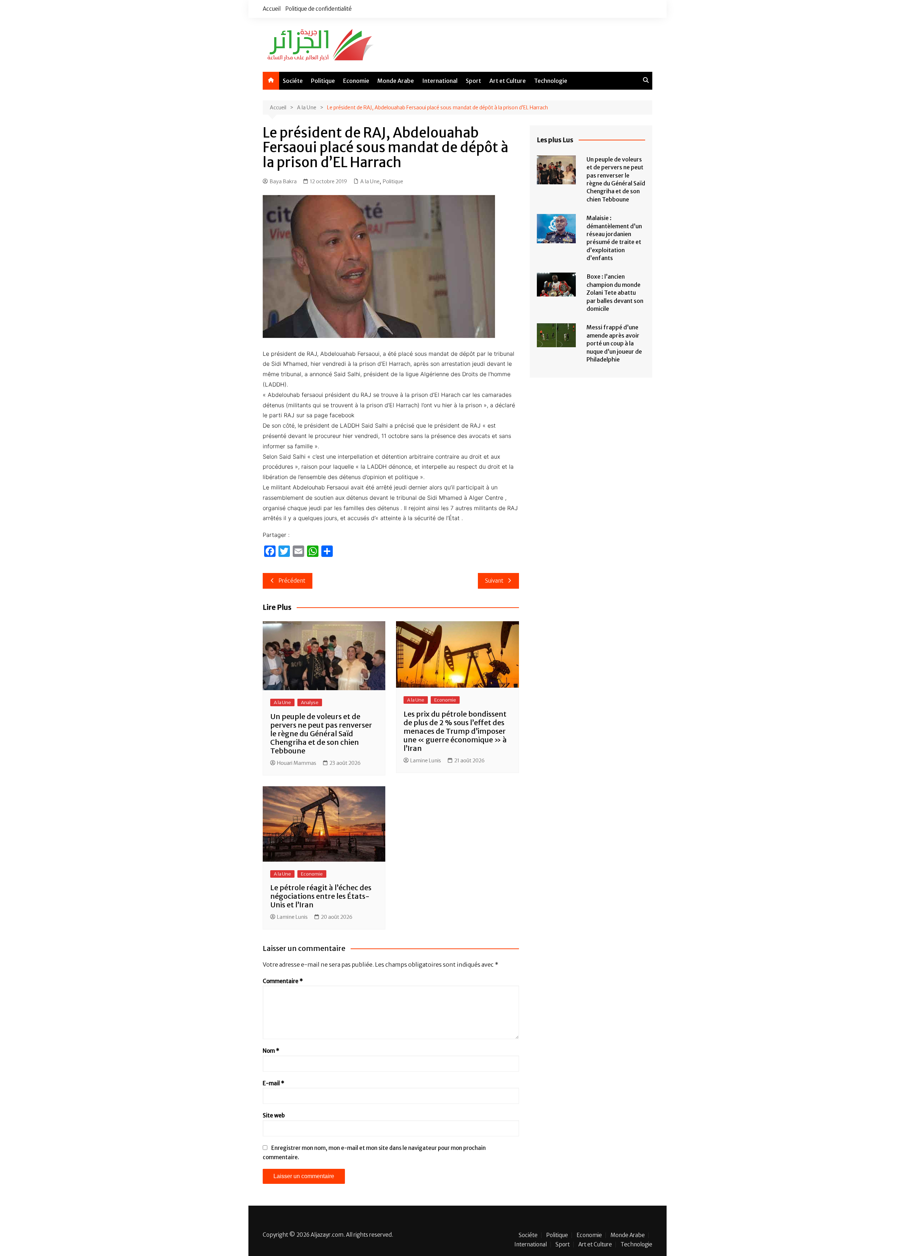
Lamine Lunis (425, 760)
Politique (323, 80)
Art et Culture (507, 80)
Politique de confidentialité (318, 8)
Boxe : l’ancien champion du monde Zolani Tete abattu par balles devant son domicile (615, 292)
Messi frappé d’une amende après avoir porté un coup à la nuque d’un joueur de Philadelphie (614, 343)
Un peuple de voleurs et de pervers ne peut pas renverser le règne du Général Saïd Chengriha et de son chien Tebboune (321, 733)
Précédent (291, 580)
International (440, 80)
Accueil (272, 8)
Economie (356, 80)
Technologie (550, 80)
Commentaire (283, 981)
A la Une (370, 181)
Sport (473, 80)
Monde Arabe (395, 80)
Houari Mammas (296, 763)
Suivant (494, 580)
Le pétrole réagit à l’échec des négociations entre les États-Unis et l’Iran (320, 896)
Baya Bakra (283, 181)
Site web (274, 1115)
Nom (271, 1050)
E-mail (273, 1083)
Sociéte (293, 80)
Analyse (309, 702)
